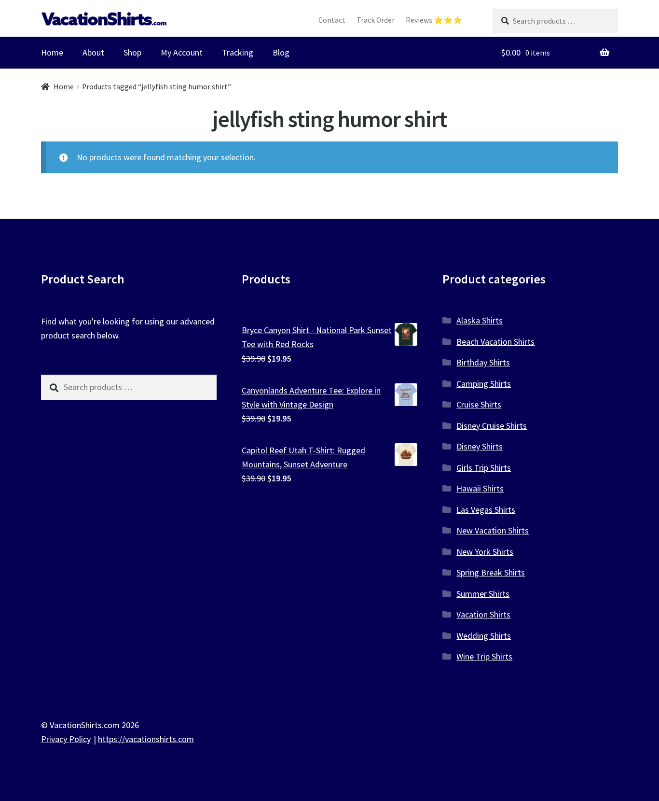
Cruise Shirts (478, 404)
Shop (132, 52)
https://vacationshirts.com (146, 739)
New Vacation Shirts (492, 530)
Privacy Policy (66, 739)
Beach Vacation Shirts (495, 341)
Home (52, 52)
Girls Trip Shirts (483, 467)
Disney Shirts (479, 446)
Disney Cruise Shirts (491, 425)
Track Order (376, 20)
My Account (182, 52)
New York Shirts (484, 551)
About (93, 52)
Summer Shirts (482, 593)
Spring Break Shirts (490, 572)
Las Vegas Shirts (485, 509)
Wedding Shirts (483, 635)
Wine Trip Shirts (484, 656)
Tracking (237, 52)
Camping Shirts (483, 383)
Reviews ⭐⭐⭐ (434, 20)
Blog (281, 52)
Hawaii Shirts (480, 488)
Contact (331, 20)
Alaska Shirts (479, 320)
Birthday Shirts (483, 362)
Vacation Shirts (483, 614)
